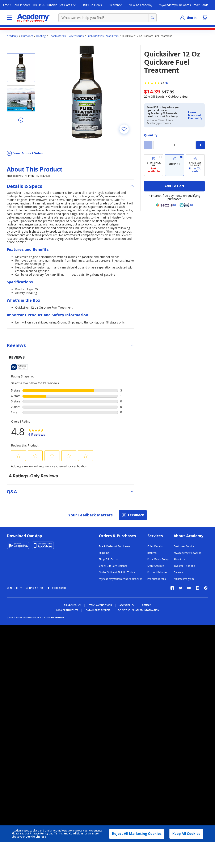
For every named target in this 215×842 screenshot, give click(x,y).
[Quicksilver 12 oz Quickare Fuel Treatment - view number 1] (21, 68)
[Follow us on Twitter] (180, 588)
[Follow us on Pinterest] (205, 588)
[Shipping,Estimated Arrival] (174, 165)
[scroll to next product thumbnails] (21, 119)
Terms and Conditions (69, 833)
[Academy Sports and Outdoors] (34, 17)
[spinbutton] (174, 145)
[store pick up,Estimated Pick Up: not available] (153, 165)
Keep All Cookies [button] (186, 833)
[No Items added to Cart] (205, 17)
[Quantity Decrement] (148, 145)
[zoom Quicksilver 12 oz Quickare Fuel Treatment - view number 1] (87, 92)
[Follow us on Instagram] (197, 588)
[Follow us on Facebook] (172, 588)
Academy (12, 36)
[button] (195, 115)
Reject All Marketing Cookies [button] (136, 833)
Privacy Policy (39, 833)
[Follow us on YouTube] (188, 588)
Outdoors (27, 36)
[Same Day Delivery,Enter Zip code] (195, 165)
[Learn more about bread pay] (186, 205)
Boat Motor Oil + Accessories (66, 36)
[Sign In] (182, 17)
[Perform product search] (152, 17)
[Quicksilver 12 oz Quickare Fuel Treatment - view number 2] (21, 100)
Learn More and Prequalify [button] (195, 115)
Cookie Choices (36, 836)
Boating (41, 36)
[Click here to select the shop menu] (9, 17)
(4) (166, 83)
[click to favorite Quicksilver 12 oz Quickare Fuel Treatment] (124, 129)
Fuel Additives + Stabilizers (102, 36)
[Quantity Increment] (200, 145)
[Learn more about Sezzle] (166, 205)
